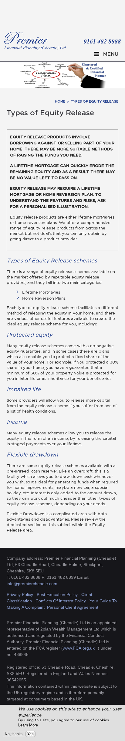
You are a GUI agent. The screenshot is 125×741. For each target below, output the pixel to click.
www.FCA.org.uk (79, 648)
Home (60, 101)
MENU (110, 54)
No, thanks (13, 734)
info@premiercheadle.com (32, 583)
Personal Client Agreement (72, 607)
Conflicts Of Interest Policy (61, 600)
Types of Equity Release (94, 101)
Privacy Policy (20, 594)
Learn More (28, 725)
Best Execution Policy (57, 594)
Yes (30, 734)
